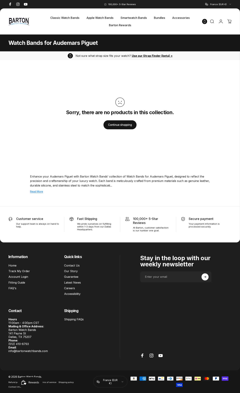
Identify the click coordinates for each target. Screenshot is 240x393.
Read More (36, 191)
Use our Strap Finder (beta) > (152, 56)
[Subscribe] (205, 276)
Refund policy (15, 382)
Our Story (71, 271)
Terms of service (48, 382)
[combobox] (218, 4)
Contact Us (72, 265)
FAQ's (12, 288)
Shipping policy (66, 382)
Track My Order (19, 271)
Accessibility (72, 294)
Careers (69, 288)
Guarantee (71, 276)
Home (12, 265)
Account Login (18, 276)
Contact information (18, 387)
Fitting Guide (16, 282)
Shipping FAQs (74, 319)
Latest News (72, 282)
